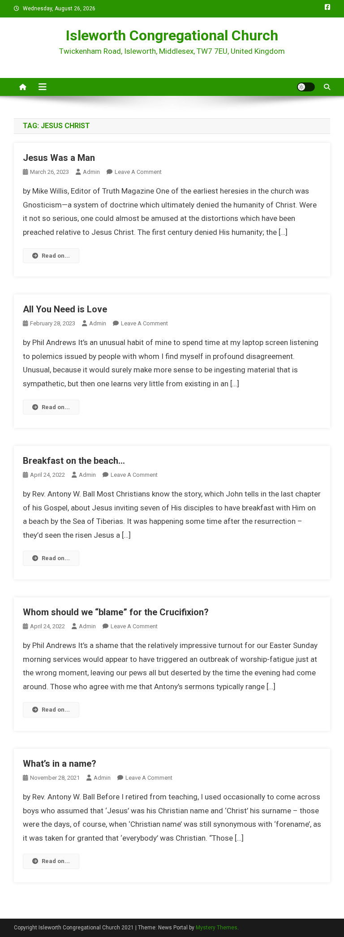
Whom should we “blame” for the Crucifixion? (116, 612)
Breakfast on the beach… (74, 460)
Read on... (56, 255)
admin (91, 171)
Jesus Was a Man (59, 157)
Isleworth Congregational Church (172, 35)
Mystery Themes (216, 927)
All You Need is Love (65, 309)
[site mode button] (306, 86)
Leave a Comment (138, 171)
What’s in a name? (59, 763)
